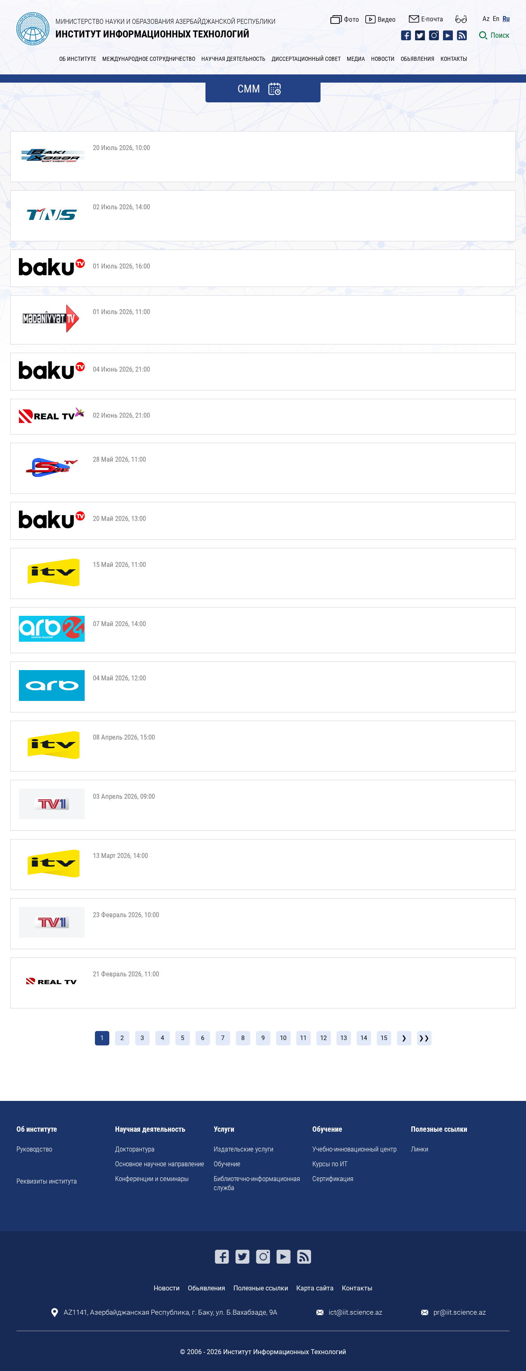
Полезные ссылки (439, 1129)
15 (384, 1038)
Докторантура (135, 1149)
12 (323, 1038)
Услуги (224, 1129)
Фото (351, 19)
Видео (387, 19)
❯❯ (424, 1038)
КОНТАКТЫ (454, 58)
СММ (249, 88)
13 (343, 1038)
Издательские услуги (243, 1149)
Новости (167, 1288)
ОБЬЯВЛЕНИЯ (417, 58)
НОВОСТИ (382, 58)
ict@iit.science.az (355, 1312)
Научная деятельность (150, 1129)
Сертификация (332, 1178)
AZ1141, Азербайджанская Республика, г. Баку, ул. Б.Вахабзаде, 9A (170, 1312)
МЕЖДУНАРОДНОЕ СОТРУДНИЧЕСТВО (148, 58)
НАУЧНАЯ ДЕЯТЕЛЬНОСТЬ (233, 58)
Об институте (36, 1129)
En (496, 18)
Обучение (227, 1164)
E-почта (432, 19)
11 (303, 1038)
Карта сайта (315, 1288)
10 (283, 1038)
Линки (419, 1149)
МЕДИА (356, 58)
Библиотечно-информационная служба (257, 1183)
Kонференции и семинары (152, 1178)
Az (485, 18)
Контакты (357, 1288)
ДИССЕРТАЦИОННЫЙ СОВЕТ (306, 58)
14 (363, 1038)
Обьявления (206, 1288)
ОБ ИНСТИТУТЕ (77, 58)
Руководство (34, 1149)
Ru (506, 18)
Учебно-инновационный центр (354, 1149)
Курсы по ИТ (330, 1164)
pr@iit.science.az (460, 1312)
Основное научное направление (159, 1164)
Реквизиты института (46, 1181)
